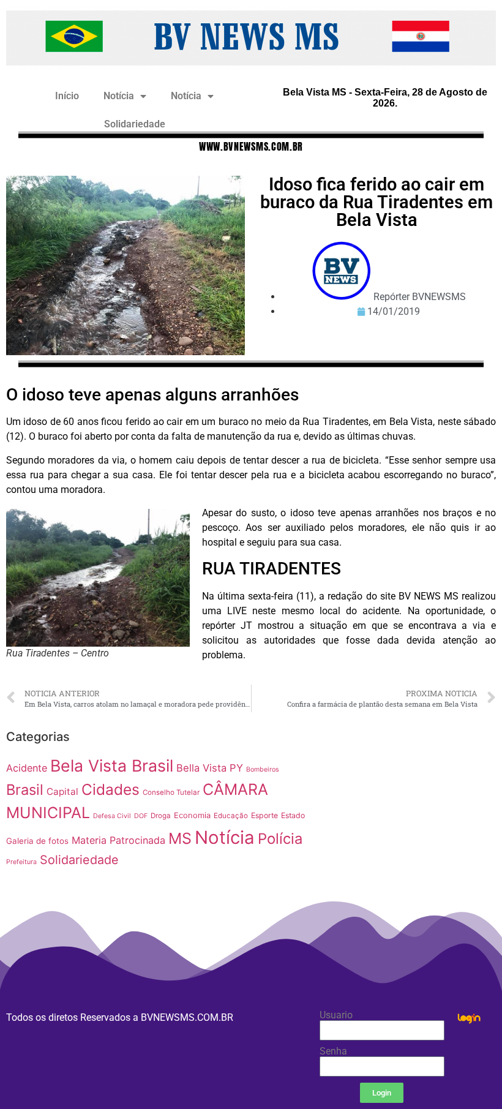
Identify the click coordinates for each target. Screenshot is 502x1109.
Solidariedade (134, 124)
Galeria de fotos (37, 841)
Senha (333, 1051)
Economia (192, 815)
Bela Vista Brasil (111, 765)
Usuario (336, 1015)
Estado (293, 815)
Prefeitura (21, 862)
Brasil (24, 790)
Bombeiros (262, 769)
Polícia (280, 839)
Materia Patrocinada (118, 840)
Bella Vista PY (209, 768)
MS (180, 838)
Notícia (118, 96)
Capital (62, 791)
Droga (161, 815)
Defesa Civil (112, 816)
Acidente (26, 768)
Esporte (264, 815)
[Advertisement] (412, 801)
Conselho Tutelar (171, 792)
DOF (141, 816)
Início (67, 96)
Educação (231, 815)
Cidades (110, 789)
